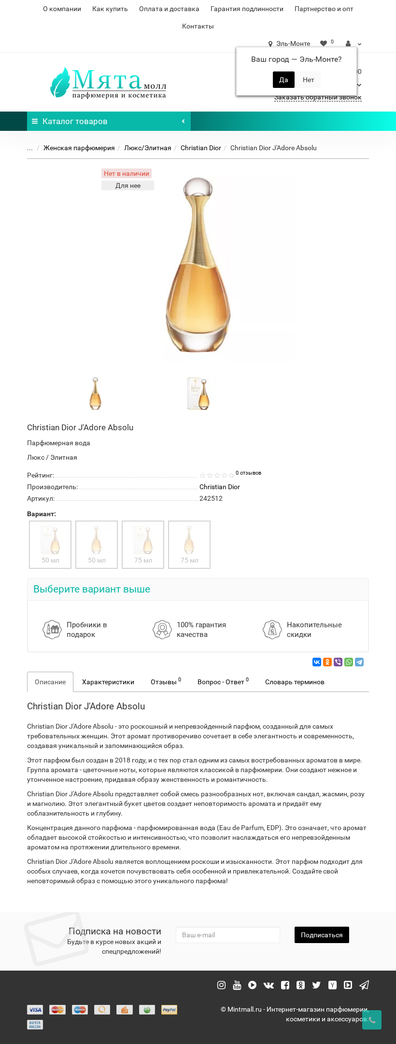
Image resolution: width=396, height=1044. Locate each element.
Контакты (198, 26)
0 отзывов (248, 473)
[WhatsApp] (348, 662)
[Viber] (338, 662)
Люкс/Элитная (147, 148)
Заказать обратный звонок (318, 97)
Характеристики (108, 682)
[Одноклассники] (327, 662)
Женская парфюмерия (79, 148)
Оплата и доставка (169, 9)
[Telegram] (359, 662)
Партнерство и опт (324, 9)
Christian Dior (201, 148)
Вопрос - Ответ (223, 681)
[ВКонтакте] (316, 662)
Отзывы (166, 681)
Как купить (110, 9)
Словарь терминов (295, 682)
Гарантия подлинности (247, 9)
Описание (50, 682)
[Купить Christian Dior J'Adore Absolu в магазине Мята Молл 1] (198, 393)
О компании (62, 9)
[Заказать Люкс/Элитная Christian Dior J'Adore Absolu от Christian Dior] (95, 393)
